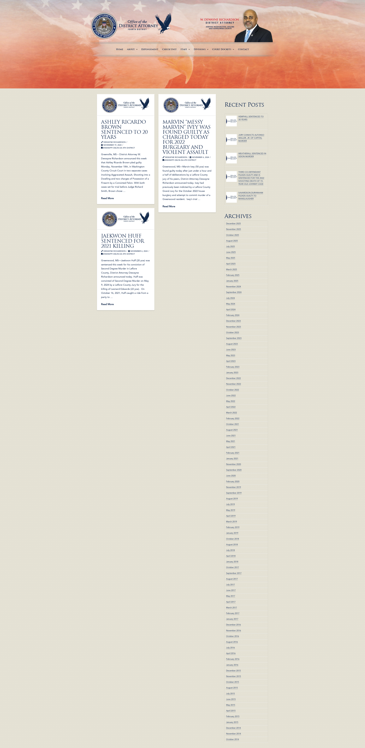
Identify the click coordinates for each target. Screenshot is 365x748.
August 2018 (232, 544)
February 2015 (232, 716)
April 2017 (231, 602)
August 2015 (232, 687)
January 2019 (232, 533)
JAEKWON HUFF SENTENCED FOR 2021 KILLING (122, 241)
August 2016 (232, 642)
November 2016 (233, 630)
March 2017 (231, 607)
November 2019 (233, 487)
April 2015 (231, 710)
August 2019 (232, 498)
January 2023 (232, 372)
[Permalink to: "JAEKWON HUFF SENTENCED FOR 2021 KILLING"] (125, 218)
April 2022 (231, 407)
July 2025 (230, 246)
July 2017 (230, 584)
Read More (107, 198)
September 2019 (234, 493)
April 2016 (231, 653)
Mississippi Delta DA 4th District (119, 148)
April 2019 (231, 516)
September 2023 (234, 338)
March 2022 (231, 412)
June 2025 (231, 252)
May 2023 (230, 355)
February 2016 (232, 659)
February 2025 (232, 275)
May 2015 (230, 705)
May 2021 (230, 441)
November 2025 (233, 229)
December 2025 (233, 223)
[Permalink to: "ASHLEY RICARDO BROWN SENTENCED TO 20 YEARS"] (125, 105)
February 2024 (232, 315)
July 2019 (230, 504)
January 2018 (232, 561)
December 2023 (233, 321)
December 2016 (233, 624)
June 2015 (231, 699)
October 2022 (232, 389)
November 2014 (233, 733)
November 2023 (233, 326)
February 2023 (232, 367)
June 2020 (231, 475)
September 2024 (234, 292)
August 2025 (232, 240)
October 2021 (232, 424)
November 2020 (233, 464)
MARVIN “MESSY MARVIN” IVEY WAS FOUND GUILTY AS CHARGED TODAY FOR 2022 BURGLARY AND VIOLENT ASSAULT (186, 137)
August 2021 (232, 430)
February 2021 (232, 453)
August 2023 (232, 344)
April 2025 (231, 263)
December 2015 (233, 670)
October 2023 (232, 332)
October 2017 (232, 567)
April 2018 (231, 556)
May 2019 (230, 510)
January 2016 (232, 665)
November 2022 (233, 384)
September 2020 (234, 470)
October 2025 (232, 235)
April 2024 (231, 309)
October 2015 (232, 682)
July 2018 (230, 550)
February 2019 (232, 527)
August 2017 (232, 579)
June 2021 (231, 435)
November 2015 (233, 676)
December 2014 (233, 728)
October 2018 (232, 539)
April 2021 (231, 447)
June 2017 (231, 590)
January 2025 (232, 281)
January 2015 (232, 722)
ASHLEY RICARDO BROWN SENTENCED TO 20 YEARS (124, 129)
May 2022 (230, 401)
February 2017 (232, 613)
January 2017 (232, 619)
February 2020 (232, 481)
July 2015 (230, 693)
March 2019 (231, 521)
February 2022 (232, 418)
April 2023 (231, 361)
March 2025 (231, 269)
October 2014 (232, 739)
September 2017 (234, 573)
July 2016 (230, 647)
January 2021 (232, 458)
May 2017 (230, 596)
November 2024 (233, 286)
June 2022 (231, 395)
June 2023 (231, 349)
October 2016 (232, 636)
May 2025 (230, 258)
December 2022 (233, 378)
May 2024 (230, 303)
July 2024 (230, 298)
